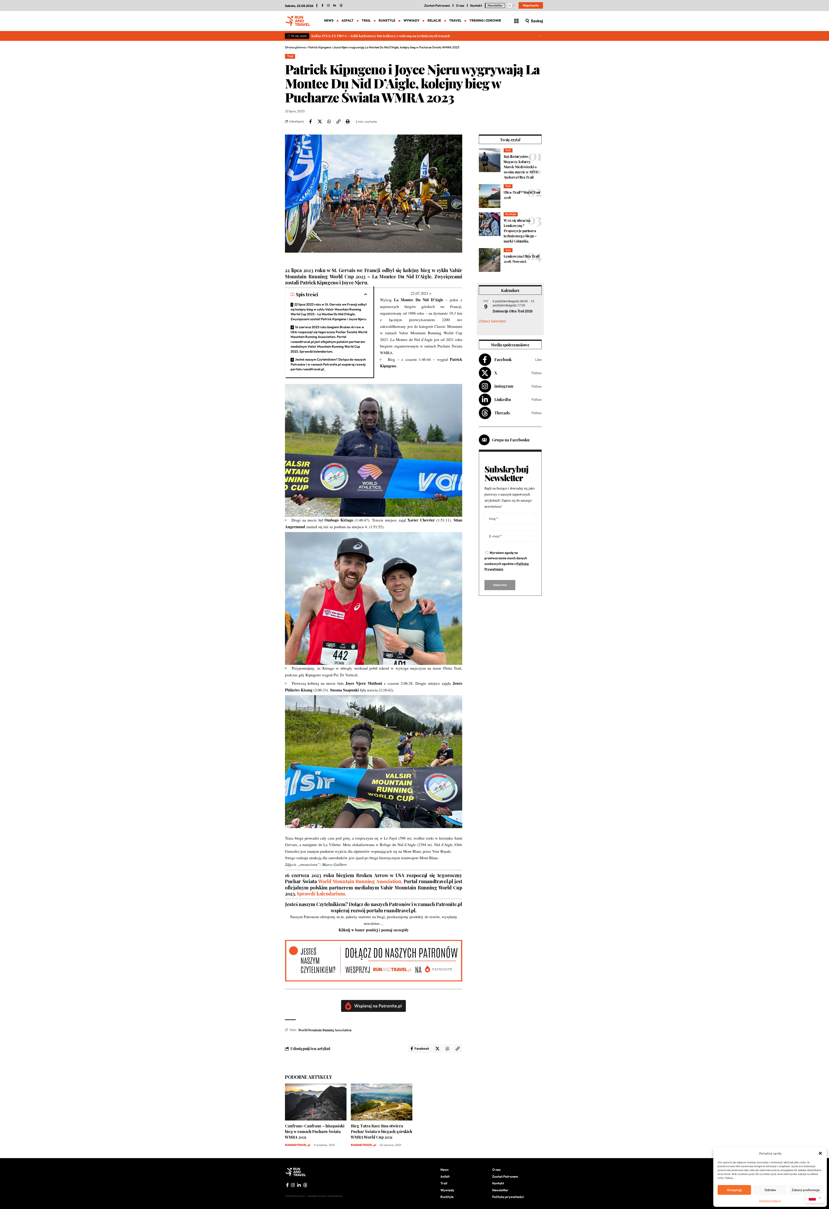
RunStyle (510, 214)
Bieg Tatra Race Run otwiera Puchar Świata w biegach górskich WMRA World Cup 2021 (381, 1131)
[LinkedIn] (334, 5)
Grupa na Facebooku (511, 439)
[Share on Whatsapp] (329, 121)
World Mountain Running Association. (360, 881)
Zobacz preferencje (806, 1190)
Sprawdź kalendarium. (322, 893)
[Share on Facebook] (310, 121)
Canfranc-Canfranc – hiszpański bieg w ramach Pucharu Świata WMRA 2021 (314, 1131)
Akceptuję (734, 1190)
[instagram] (328, 5)
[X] (510, 373)
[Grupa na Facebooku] (484, 439)
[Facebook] (322, 5)
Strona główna (295, 47)
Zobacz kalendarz (492, 320)
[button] (820, 1153)
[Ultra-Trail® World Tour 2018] (489, 196)
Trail (290, 56)
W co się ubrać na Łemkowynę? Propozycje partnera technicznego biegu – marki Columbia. (520, 230)
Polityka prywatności (770, 1200)
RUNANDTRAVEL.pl (297, 1145)
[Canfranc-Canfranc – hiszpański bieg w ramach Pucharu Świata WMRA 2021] (315, 1102)
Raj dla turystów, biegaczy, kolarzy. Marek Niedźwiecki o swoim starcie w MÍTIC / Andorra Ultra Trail (522, 166)
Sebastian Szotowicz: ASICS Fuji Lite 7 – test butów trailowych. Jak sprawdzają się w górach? (383, 36)
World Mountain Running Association (324, 1030)
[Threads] (341, 5)
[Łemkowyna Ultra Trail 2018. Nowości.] (489, 260)
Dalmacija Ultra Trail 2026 (512, 311)
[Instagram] (510, 386)
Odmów (770, 1190)
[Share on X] (319, 121)
